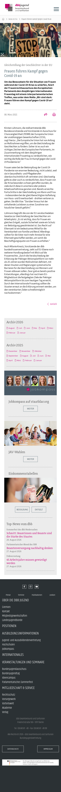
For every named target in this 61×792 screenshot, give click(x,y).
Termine (21, 595)
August (12, 328)
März (51, 328)
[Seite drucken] (52, 114)
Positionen (9, 626)
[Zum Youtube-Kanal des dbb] (37, 587)
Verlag (5, 712)
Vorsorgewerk (9, 699)
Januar (23, 332)
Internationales (13, 654)
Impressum (48, 749)
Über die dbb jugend (15, 600)
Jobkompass (8, 649)
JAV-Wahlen (17, 452)
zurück (53, 303)
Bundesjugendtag (11, 673)
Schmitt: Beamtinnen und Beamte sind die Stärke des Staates (29, 534)
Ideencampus (8, 678)
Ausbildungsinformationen (20, 633)
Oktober (38, 351)
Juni (28, 328)
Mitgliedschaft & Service (18, 688)
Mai (35, 328)
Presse (8, 595)
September (13, 355)
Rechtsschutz (8, 695)
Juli (20, 328)
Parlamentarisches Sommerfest (17, 682)
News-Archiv (13, 19)
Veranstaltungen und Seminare (23, 662)
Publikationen (37, 595)
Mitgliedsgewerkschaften (14, 616)
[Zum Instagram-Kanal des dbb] (30, 587)
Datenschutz (13, 749)
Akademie (7, 708)
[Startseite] (3, 19)
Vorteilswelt (8, 703)
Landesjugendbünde (12, 620)
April (43, 328)
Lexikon (52, 595)
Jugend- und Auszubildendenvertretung (21, 640)
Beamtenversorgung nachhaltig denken (30, 548)
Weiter (30, 408)
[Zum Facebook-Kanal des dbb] (24, 587)
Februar (12, 332)
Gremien (6, 607)
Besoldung (22, 509)
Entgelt (39, 509)
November (26, 351)
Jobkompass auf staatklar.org (29, 401)
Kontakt (6, 611)
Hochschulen (8, 644)
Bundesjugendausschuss (14, 669)
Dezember (13, 351)
